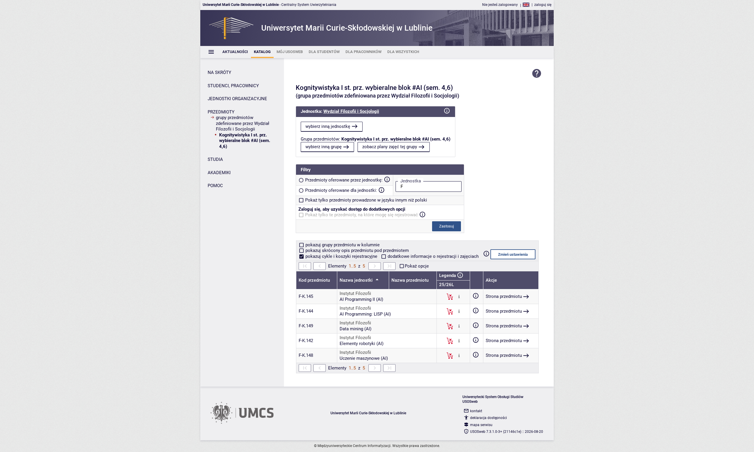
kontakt (476, 411)
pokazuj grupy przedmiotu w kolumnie (342, 245)
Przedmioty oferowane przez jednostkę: (344, 180)
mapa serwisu (481, 425)
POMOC (215, 185)
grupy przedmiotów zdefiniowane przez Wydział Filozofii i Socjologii (242, 123)
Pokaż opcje (417, 266)
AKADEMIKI (219, 172)
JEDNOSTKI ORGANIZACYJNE (237, 98)
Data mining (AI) (355, 328)
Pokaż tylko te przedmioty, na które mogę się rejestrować (361, 214)
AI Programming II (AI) (361, 299)
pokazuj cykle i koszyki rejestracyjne (341, 256)
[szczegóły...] (459, 296)
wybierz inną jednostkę (327, 126)
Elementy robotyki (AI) (361, 343)
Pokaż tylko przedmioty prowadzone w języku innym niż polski (366, 200)
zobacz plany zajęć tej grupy (389, 146)
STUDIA (215, 159)
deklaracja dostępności (488, 418)
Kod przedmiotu (314, 280)
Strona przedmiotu (504, 296)
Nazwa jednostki (357, 280)
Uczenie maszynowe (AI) (364, 358)
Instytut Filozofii (355, 293)
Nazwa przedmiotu (410, 280)
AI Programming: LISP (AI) (365, 314)
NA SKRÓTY (219, 72)
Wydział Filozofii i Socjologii (351, 111)
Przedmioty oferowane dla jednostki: (341, 190)
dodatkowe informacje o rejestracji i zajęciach (432, 256)
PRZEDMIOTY (221, 112)
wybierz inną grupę (323, 146)
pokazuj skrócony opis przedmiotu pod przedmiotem (356, 250)
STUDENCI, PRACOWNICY (233, 85)
